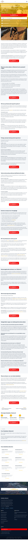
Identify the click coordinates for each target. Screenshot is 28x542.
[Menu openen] (26, 1)
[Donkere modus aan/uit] (15, 1)
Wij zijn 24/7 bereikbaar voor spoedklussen (21, 298)
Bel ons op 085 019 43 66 (11, 225)
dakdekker (13, 298)
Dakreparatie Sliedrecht (3, 519)
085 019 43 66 (24, 440)
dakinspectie (11, 110)
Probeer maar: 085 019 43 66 (10, 384)
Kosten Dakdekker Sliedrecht (4, 521)
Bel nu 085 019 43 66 (5, 529)
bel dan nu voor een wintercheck (16, 273)
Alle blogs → (15, 519)
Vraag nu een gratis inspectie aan (18, 311)
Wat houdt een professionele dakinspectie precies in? (20, 515)
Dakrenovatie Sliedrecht (4, 517)
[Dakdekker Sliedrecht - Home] (2, 2)
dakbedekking (14, 219)
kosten (8, 240)
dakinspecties (16, 240)
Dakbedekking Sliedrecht (4, 512)
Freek (3, 12)
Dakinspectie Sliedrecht (6, 4)
